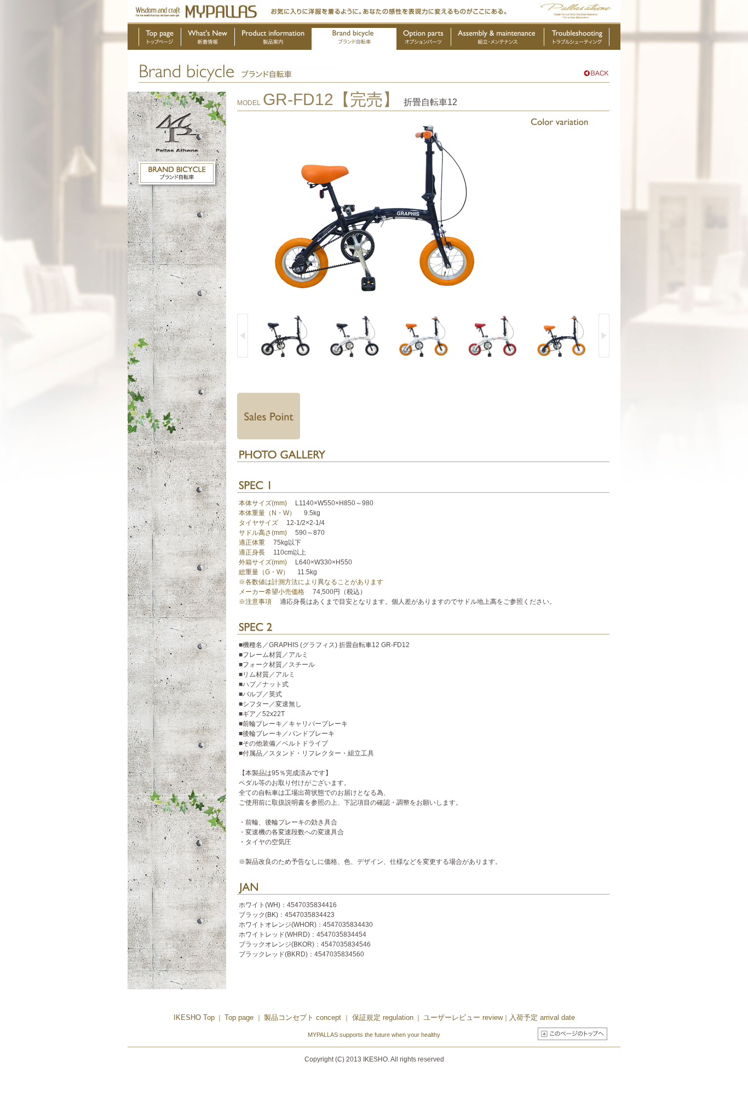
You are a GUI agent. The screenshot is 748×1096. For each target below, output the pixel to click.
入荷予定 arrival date (542, 1017)
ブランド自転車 (177, 172)
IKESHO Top (194, 1017)
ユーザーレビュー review (463, 1017)
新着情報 (208, 39)
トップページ (160, 39)
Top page (240, 1017)
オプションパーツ (423, 39)
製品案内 (273, 39)
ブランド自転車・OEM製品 (354, 39)
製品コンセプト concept (303, 1017)
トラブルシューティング (576, 39)
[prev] (242, 335)
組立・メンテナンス (497, 39)
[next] (604, 335)
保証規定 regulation (381, 1017)
